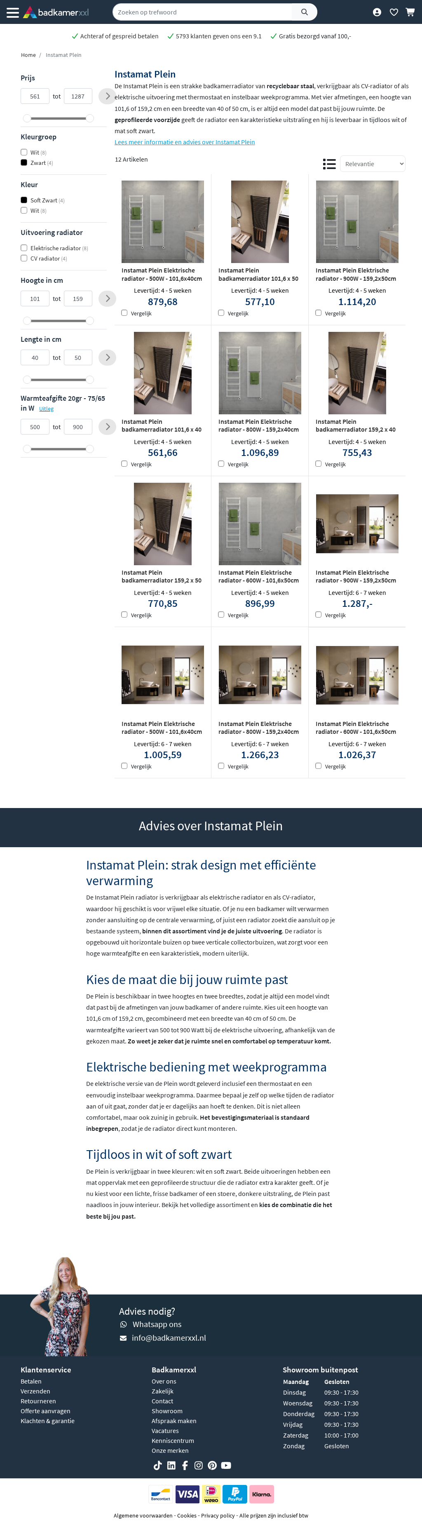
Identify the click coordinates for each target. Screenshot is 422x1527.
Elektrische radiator (59, 248)
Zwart (41, 163)
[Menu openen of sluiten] (12, 12)
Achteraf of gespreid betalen (119, 36)
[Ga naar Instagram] (198, 1465)
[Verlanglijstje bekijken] (394, 12)
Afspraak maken (174, 1421)
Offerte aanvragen (45, 1411)
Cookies (187, 1515)
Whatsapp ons (157, 1324)
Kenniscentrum (173, 1440)
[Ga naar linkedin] (171, 1465)
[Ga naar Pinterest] (212, 1465)
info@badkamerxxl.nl (169, 1337)
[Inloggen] (377, 12)
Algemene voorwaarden (143, 1515)
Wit (38, 152)
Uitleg (46, 408)
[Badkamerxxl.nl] (56, 12)
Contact (162, 1401)
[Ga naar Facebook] (185, 1465)
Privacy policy (218, 1515)
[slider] (27, 118)
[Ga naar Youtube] (226, 1465)
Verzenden (35, 1391)
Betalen (31, 1381)
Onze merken (170, 1450)
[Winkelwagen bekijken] (411, 12)
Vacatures (165, 1430)
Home (28, 55)
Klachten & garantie (48, 1421)
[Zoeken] (304, 12)
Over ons (164, 1381)
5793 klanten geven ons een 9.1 (218, 36)
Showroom (167, 1411)
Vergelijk (141, 313)
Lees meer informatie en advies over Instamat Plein (185, 142)
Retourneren (38, 1401)
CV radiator (48, 258)
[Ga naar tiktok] (158, 1465)
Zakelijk (162, 1391)
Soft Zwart (47, 200)
